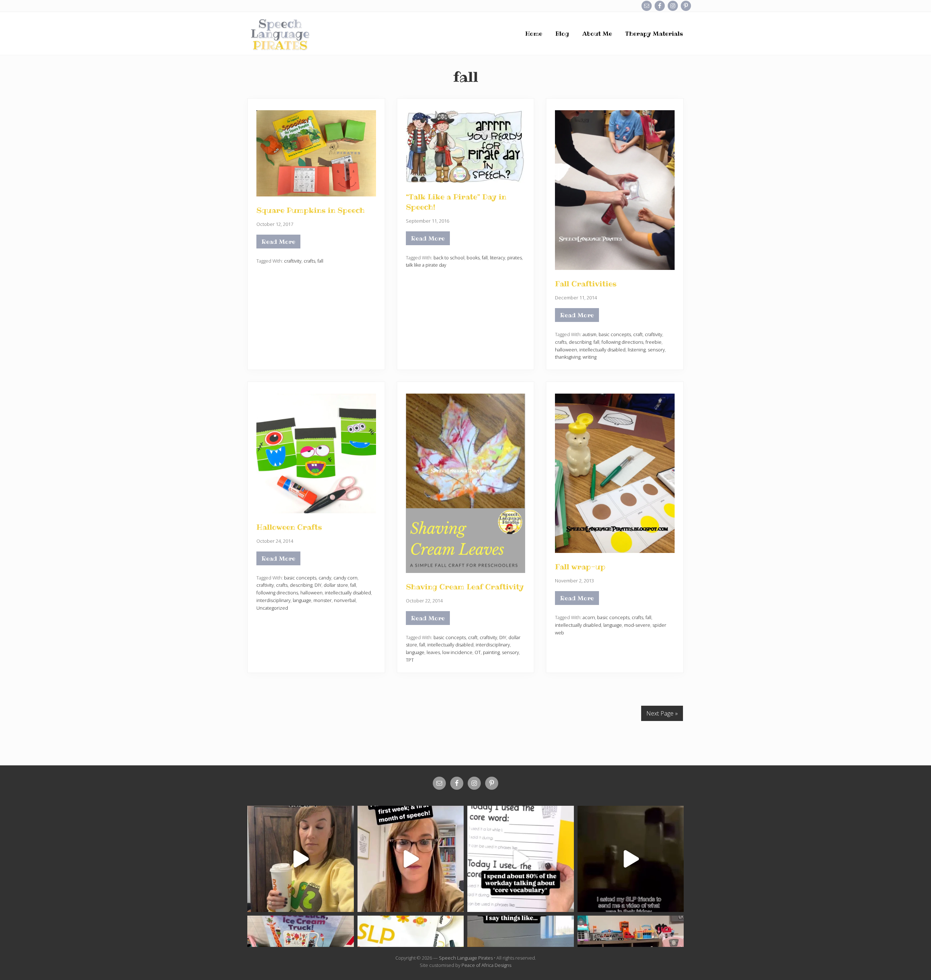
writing (589, 357)
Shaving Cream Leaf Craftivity (465, 587)
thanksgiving (567, 357)
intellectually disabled (602, 349)
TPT (410, 660)
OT (478, 652)
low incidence (457, 652)
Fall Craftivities (585, 284)
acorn (589, 617)
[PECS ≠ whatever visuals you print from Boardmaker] (300, 859)
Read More (280, 243)
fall (320, 261)
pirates (514, 257)
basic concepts (615, 334)
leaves (433, 652)
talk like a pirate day (426, 265)
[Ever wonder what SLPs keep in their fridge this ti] (631, 859)
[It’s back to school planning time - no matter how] (410, 859)
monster (322, 600)
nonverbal (345, 600)
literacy (497, 257)
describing (580, 342)
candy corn (345, 577)
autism (589, 334)
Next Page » (662, 713)
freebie (654, 342)
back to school (448, 257)
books (473, 257)
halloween (566, 349)
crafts (309, 261)
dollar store (336, 585)
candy (325, 577)
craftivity (292, 261)
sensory (656, 349)
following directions (622, 342)
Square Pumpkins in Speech (310, 210)
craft (638, 334)
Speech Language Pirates (466, 958)
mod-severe (637, 625)
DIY (318, 585)
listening (637, 349)
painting (491, 652)
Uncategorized (272, 608)
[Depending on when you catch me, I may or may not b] (520, 859)
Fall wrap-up (580, 567)
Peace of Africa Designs (486, 965)
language (302, 600)
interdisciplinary (273, 600)
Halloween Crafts (289, 527)
